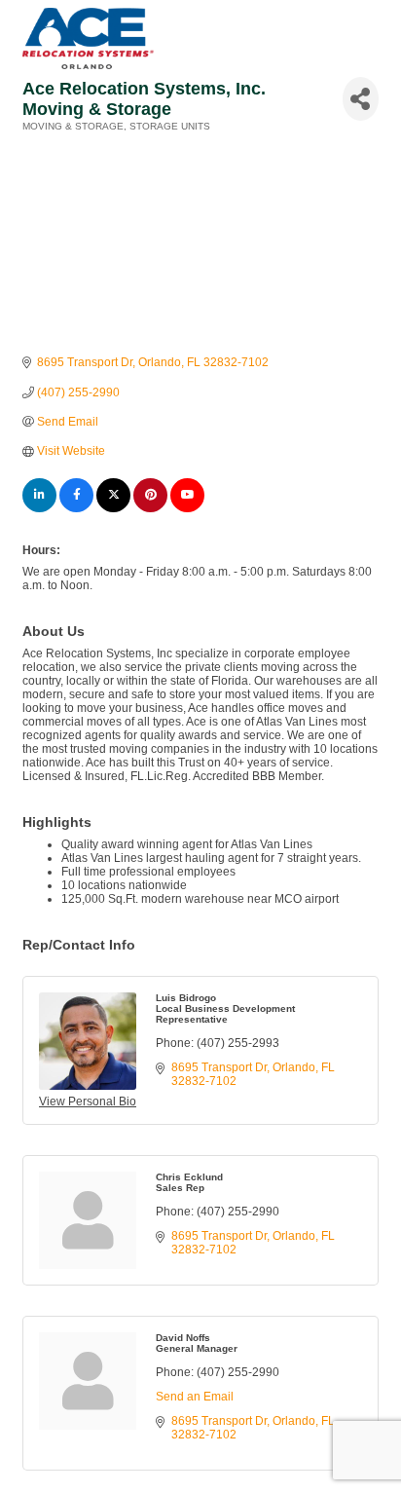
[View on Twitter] (113, 508)
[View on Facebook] (76, 508)
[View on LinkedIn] (39, 508)
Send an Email (195, 1396)
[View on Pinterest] (150, 508)
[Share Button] (361, 99)
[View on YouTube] (187, 508)
